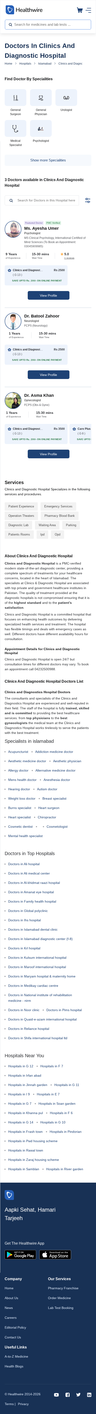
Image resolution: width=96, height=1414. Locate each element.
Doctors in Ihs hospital (24, 920)
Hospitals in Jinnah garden (27, 1085)
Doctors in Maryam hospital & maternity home (41, 976)
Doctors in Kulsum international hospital (37, 957)
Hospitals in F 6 (61, 1113)
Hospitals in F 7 (51, 1066)
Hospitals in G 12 (20, 1066)
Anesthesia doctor (57, 780)
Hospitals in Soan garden (56, 1103)
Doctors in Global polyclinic (28, 911)
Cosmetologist (57, 826)
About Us (11, 1298)
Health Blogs (14, 1366)
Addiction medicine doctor (54, 752)
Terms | (10, 1404)
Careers (11, 1317)
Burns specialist (19, 808)
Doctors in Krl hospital (24, 948)
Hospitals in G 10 (52, 1122)
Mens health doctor (22, 780)
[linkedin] (89, 1394)
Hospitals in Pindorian (66, 1131)
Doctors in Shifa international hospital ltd (37, 1038)
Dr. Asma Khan (39, 395)
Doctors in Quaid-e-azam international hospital (42, 1019)
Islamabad (44, 63)
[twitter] (78, 1394)
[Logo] (9, 1195)
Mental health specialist (25, 836)
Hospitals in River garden (64, 1169)
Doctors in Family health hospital (32, 901)
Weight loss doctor (21, 798)
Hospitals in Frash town (25, 1131)
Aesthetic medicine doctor (27, 761)
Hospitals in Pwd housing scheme (33, 1141)
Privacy (23, 1404)
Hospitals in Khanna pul (25, 1113)
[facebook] (67, 1394)
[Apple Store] (55, 1254)
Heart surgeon (48, 808)
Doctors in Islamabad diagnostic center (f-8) (40, 939)
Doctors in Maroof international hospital (37, 967)
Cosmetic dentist (20, 826)
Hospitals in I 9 (19, 1094)
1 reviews (69, 258)
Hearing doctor (19, 789)
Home (8, 63)
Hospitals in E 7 (48, 1094)
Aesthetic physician (67, 761)
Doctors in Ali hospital (24, 864)
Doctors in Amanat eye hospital (31, 892)
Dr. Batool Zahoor (41, 316)
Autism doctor (47, 789)
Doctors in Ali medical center (29, 873)
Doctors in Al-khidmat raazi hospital (34, 883)
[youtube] (56, 1394)
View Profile (48, 295)
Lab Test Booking (60, 1308)
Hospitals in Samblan (23, 1169)
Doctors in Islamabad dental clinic (33, 929)
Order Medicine (59, 1298)
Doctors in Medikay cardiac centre (33, 986)
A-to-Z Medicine (16, 1356)
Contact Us (13, 1337)
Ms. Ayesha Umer (41, 228)
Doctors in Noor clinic (23, 1010)
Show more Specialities (48, 160)
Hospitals (25, 63)
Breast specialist (54, 798)
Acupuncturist (18, 752)
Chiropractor (47, 817)
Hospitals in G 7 (19, 1103)
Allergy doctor (18, 770)
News (9, 1308)
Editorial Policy (15, 1327)
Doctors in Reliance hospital (28, 1029)
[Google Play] (20, 1254)
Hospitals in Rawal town (25, 1150)
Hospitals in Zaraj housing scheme (33, 1160)
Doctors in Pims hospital (64, 1010)
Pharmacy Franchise (63, 1288)
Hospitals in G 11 (66, 1085)
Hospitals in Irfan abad (24, 1075)
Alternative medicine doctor (55, 770)
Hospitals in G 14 (20, 1122)
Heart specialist (19, 817)
